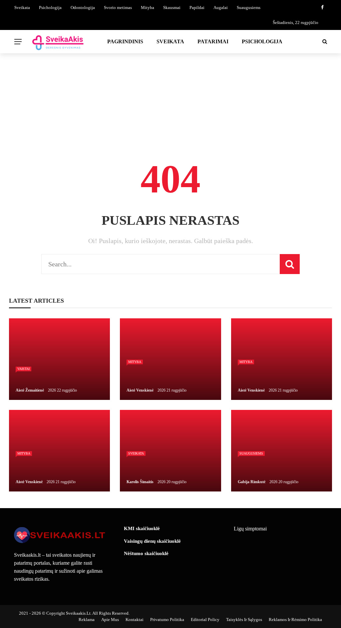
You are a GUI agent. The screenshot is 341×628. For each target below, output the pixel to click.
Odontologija (83, 7)
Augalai (220, 7)
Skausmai (171, 7)
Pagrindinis (125, 41)
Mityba (147, 7)
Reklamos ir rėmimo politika (295, 619)
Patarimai (212, 41)
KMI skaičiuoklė (142, 528)
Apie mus (110, 619)
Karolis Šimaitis (140, 481)
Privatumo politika (167, 619)
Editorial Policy (205, 619)
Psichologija (50, 7)
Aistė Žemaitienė (30, 390)
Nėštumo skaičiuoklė (146, 553)
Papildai (196, 7)
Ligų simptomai (250, 528)
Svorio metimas (118, 7)
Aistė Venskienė (140, 390)
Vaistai (23, 369)
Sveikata (22, 7)
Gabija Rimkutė (251, 481)
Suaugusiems (248, 7)
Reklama (87, 619)
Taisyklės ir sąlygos (244, 619)
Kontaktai (135, 619)
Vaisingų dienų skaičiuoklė (152, 541)
